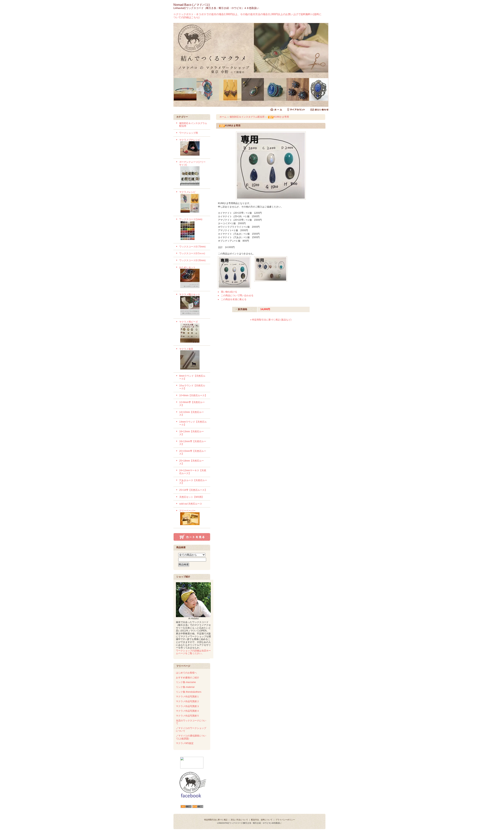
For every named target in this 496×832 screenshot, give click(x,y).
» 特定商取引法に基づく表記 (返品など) (270, 319)
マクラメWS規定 (185, 743)
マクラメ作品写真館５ (187, 715)
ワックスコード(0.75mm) (192, 246)
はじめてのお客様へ (186, 672)
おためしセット (187, 267)
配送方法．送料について (261, 820)
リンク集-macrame (186, 682)
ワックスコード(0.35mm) (192, 260)
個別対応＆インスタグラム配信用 (247, 116)
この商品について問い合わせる (237, 295)
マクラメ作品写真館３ (187, 706)
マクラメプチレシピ (189, 140)
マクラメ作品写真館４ (187, 711)
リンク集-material (185, 687)
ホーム (223, 116)
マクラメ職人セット (189, 294)
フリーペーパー (187, 510)
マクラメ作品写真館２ (187, 701)
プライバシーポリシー (285, 820)
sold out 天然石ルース (190, 503)
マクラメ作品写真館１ (187, 696)
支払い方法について (239, 820)
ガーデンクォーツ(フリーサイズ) (192, 163)
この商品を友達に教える (233, 299)
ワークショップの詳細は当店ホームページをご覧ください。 (193, 652)
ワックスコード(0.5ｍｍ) (192, 253)
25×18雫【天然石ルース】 (193, 490)
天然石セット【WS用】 (191, 497)
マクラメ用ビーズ (188, 321)
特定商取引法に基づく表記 (215, 820)
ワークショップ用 (188, 133)
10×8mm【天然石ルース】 (193, 395)
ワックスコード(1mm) (190, 219)
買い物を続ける (229, 291)
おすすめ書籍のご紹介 (187, 677)
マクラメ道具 (186, 349)
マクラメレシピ (187, 192)
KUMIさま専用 (281, 116)
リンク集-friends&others (188, 692)
